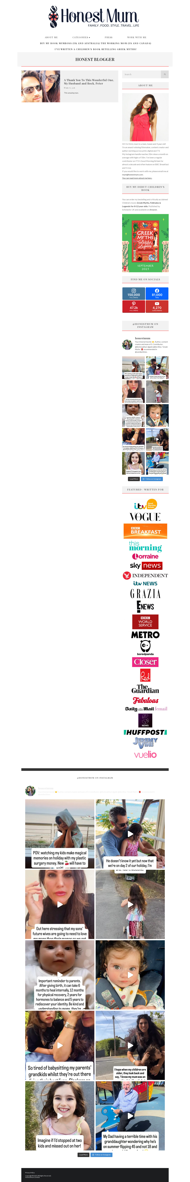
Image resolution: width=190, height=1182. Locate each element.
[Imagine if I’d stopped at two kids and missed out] (133, 463)
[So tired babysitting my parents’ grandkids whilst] (133, 439)
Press (109, 37)
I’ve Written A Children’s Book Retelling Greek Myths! (95, 49)
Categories (80, 37)
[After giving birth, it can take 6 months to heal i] (133, 415)
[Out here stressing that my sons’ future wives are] (133, 391)
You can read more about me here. (137, 178)
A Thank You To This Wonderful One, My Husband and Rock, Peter (89, 81)
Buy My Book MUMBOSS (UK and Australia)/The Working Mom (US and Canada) (95, 43)
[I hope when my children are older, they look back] (157, 439)
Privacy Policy (30, 1173)
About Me (51, 37)
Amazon (153, 209)
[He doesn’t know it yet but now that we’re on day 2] (157, 367)
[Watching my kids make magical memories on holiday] (133, 367)
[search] (165, 74)
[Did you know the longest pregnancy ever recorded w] (157, 415)
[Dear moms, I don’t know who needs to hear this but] (157, 391)
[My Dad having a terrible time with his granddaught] (157, 463)
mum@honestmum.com (132, 174)
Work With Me (137, 37)
